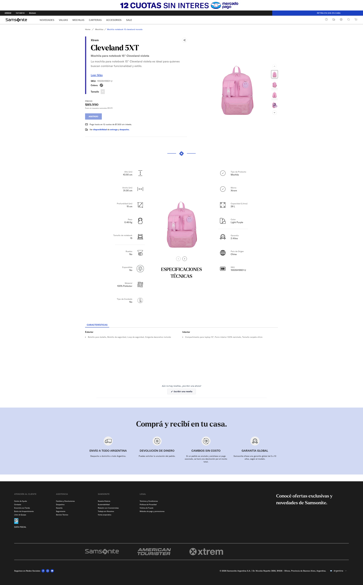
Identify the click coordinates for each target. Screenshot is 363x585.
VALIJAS (63, 20)
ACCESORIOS (114, 20)
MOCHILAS (78, 20)
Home (87, 29)
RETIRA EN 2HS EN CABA (317, 13)
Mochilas (99, 29)
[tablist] (181, 325)
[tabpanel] (181, 353)
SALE (129, 20)
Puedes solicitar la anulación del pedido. (157, 456)
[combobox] (338, 571)
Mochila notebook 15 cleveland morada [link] (125, 29)
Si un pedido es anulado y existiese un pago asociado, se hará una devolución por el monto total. (206, 459)
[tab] (97, 325)
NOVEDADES (47, 20)
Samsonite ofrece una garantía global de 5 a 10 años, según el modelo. (255, 457)
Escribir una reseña (184, 392)
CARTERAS (95, 20)
